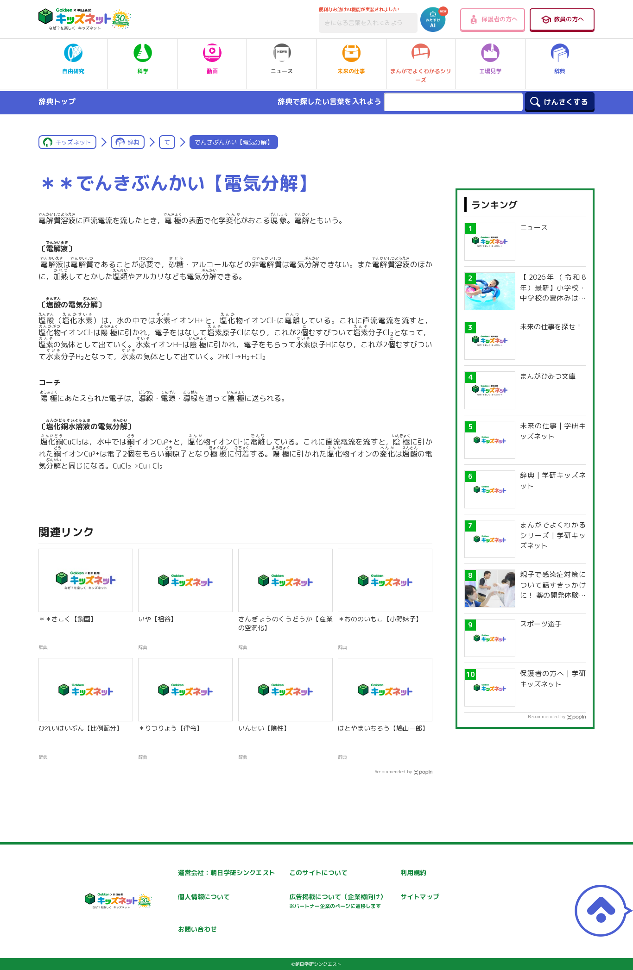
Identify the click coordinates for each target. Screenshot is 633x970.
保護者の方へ (499, 19)
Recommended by (393, 771)
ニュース (282, 71)
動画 (212, 71)
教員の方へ (569, 19)
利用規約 (413, 872)
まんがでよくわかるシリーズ (420, 75)
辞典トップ (57, 101)
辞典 (559, 71)
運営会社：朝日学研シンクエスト (226, 872)
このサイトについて (318, 872)
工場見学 (490, 71)
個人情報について (204, 896)
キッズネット (73, 142)
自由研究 (73, 71)
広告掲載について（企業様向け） (337, 900)
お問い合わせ (197, 929)
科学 (142, 71)
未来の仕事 (351, 71)
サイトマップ (419, 896)
